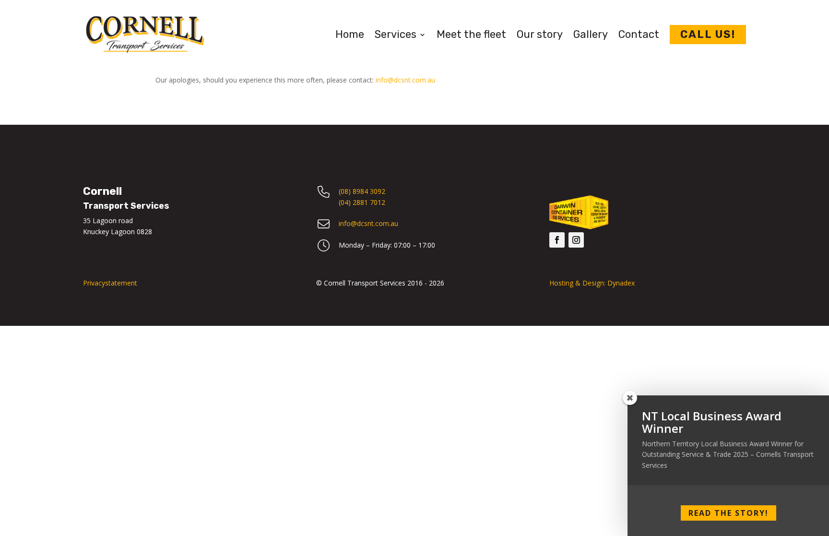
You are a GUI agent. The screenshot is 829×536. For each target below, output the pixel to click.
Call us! (707, 34)
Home (349, 34)
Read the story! (728, 513)
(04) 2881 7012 (362, 202)
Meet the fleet (471, 34)
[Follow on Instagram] (576, 240)
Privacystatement (110, 282)
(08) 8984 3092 (362, 191)
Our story (540, 34)
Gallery (590, 34)
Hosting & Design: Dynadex (592, 282)
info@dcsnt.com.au (405, 79)
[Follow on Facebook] (557, 240)
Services (395, 34)
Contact (638, 34)
